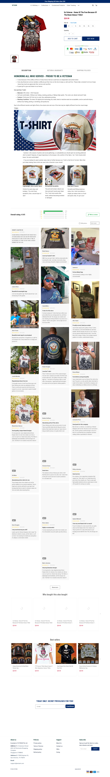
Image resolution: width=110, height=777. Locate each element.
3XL (84, 26)
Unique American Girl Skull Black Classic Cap (20, 672)
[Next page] (100, 619)
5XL (93, 26)
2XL (80, 26)
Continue (70, 712)
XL (75, 26)
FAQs (57, 749)
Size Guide (73, 23)
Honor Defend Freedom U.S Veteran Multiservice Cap (88, 672)
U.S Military (34, 5)
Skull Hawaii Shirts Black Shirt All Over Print (65, 672)
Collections (44, 5)
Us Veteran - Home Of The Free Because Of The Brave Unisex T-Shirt (21, 627)
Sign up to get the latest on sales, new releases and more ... (88, 744)
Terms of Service (38, 746)
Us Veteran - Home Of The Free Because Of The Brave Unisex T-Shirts (64, 627)
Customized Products (58, 5)
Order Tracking (71, 5)
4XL (88, 26)
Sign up (95, 749)
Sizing (58, 752)
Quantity (66, 30)
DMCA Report (78, 769)
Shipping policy (38, 749)
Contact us (59, 746)
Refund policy (37, 752)
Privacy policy (37, 743)
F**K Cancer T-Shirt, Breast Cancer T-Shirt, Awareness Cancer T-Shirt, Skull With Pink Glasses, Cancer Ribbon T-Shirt (44, 673)
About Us (59, 743)
